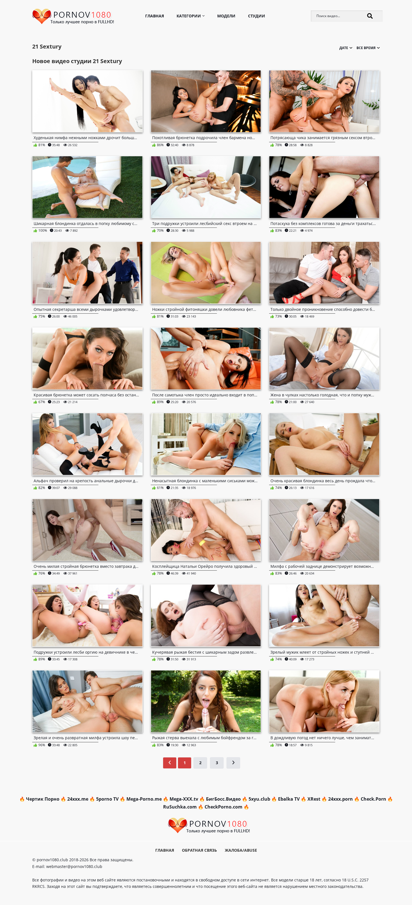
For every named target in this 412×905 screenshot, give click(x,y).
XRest (313, 799)
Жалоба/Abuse (241, 850)
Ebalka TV (289, 799)
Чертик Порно (42, 799)
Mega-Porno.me (144, 799)
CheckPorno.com (223, 807)
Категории (189, 16)
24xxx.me (77, 799)
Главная (154, 16)
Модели (226, 16)
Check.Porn (373, 799)
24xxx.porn (340, 799)
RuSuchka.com (180, 807)
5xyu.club (259, 799)
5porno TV (107, 799)
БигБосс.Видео (223, 799)
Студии (256, 16)
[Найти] (370, 16)
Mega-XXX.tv (184, 799)
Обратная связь (199, 850)
